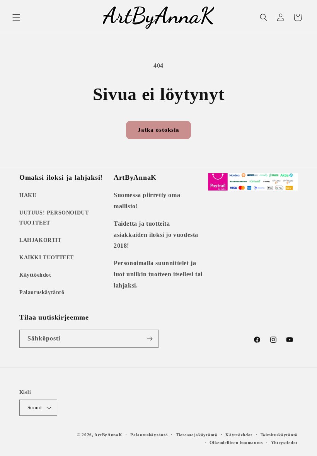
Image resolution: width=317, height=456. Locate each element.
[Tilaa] (149, 339)
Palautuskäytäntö (42, 292)
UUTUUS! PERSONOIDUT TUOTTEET (54, 217)
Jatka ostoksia (158, 130)
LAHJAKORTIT (40, 240)
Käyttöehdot (35, 275)
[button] (16, 17)
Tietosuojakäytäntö (197, 434)
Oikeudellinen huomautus (236, 442)
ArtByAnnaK (108, 434)
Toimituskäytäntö (279, 434)
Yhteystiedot (284, 442)
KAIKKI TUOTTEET (46, 257)
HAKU (27, 195)
